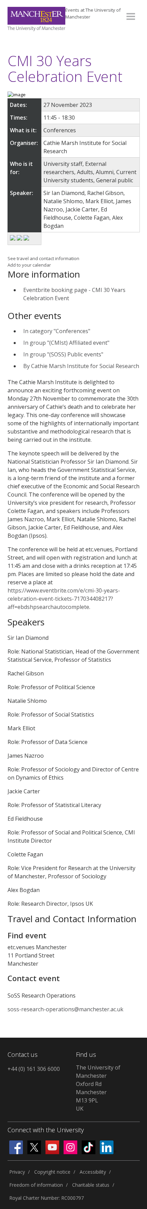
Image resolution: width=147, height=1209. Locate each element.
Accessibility (93, 1172)
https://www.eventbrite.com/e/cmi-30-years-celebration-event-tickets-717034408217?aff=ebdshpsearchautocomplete (64, 599)
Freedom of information (36, 1185)
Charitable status (90, 1185)
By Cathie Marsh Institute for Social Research (81, 366)
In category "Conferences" (56, 331)
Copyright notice (52, 1172)
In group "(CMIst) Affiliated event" (66, 342)
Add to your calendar (29, 265)
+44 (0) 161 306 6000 (34, 1069)
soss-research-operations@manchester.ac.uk (65, 1009)
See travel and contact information (43, 258)
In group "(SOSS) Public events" (63, 354)
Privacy (17, 1172)
